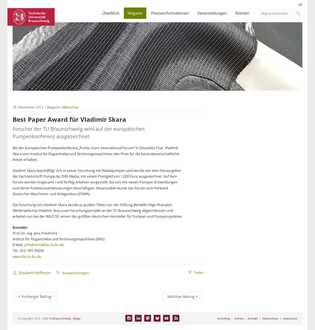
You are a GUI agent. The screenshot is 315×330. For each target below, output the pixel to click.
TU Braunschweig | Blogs (64, 318)
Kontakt (253, 318)
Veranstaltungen (212, 13)
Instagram (128, 318)
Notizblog (224, 318)
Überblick (110, 13)
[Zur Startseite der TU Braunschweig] (31, 16)
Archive (239, 318)
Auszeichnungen (75, 273)
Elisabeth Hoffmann (35, 273)
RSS (175, 318)
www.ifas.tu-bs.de (27, 256)
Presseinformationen (170, 13)
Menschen (70, 107)
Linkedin (138, 318)
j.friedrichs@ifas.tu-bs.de (44, 244)
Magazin (135, 13)
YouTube (166, 318)
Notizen (242, 13)
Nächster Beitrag (181, 296)
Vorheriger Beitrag (36, 296)
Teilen (198, 272)
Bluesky (157, 318)
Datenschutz (270, 318)
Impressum (290, 318)
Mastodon (147, 318)
